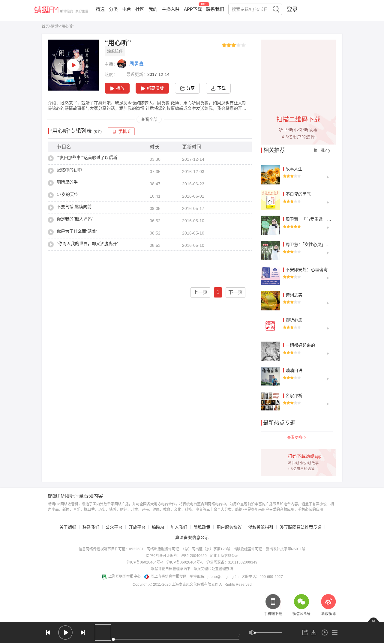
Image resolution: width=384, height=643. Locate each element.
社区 (139, 9)
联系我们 (215, 9)
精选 (100, 9)
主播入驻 (171, 9)
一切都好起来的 (300, 345)
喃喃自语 (294, 370)
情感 (54, 26)
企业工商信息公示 (224, 556)
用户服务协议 (229, 527)
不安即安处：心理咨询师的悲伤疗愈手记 (323, 269)
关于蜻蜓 (67, 527)
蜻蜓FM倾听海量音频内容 (75, 496)
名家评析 (294, 395)
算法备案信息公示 (192, 537)
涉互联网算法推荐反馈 (301, 527)
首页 (45, 26)
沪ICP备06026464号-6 (184, 562)
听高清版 (155, 88)
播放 (120, 88)
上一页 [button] (200, 292)
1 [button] (218, 292)
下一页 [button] (235, 292)
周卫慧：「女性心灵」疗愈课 (312, 244)
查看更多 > (296, 437)
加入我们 (178, 527)
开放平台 (137, 527)
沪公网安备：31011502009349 (231, 562)
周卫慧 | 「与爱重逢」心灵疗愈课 (317, 219)
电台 (126, 9)
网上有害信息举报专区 (169, 576)
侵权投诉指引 (260, 527)
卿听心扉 (294, 320)
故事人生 (294, 168)
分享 (190, 88)
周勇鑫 (136, 63)
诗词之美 (294, 294)
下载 (221, 88)
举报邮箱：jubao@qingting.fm (214, 577)
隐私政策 (202, 527)
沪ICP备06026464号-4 (145, 562)
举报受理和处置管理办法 (213, 569)
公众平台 (114, 527)
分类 (113, 9)
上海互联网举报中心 (124, 576)
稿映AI (158, 527)
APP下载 (193, 9)
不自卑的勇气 (298, 194)
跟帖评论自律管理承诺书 (170, 569)
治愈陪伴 (115, 51)
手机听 (124, 131)
